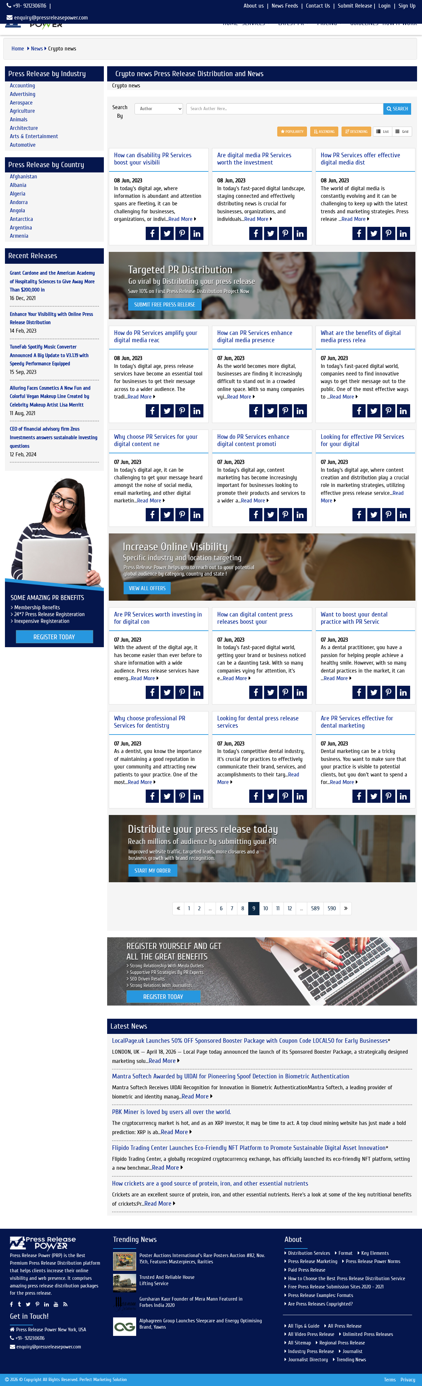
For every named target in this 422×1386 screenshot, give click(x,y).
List (385, 131)
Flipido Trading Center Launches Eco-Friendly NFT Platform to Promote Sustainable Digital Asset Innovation (249, 1148)
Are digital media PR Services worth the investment (254, 158)
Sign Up (407, 5)
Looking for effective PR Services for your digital (362, 440)
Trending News (351, 1360)
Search (400, 109)
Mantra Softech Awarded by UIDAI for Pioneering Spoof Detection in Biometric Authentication (230, 1076)
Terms (390, 1380)
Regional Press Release (342, 1343)
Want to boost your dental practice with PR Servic (354, 618)
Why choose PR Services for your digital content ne (156, 440)
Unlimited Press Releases (368, 1334)
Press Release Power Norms (373, 1261)
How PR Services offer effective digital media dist (360, 158)
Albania (18, 185)
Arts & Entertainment (34, 136)
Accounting (22, 85)
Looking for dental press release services (258, 721)
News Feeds (285, 5)
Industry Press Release (311, 1351)
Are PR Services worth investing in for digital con (158, 618)
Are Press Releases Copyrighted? (320, 1304)
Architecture (24, 128)
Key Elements (375, 1253)
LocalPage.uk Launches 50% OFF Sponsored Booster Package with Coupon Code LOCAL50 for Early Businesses (250, 1040)
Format (346, 1253)
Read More (181, 219)
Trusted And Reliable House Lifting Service (167, 1280)
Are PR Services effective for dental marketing (357, 721)
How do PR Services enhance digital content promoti (253, 440)
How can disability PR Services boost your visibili (153, 158)
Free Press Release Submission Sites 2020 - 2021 (335, 1287)
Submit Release (355, 5)
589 (315, 908)
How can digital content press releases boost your (255, 618)
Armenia (19, 235)
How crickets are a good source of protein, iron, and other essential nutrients (210, 1183)
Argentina (21, 227)
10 (265, 908)
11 (278, 908)
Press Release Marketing (312, 1261)
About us (254, 5)
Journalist (353, 1351)
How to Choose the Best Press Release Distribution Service (346, 1278)
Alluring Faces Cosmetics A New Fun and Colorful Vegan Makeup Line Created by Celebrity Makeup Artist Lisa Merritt (50, 396)
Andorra (19, 202)
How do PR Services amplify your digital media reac (155, 336)
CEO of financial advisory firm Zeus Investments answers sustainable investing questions (53, 437)
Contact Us (318, 5)
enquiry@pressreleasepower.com (51, 17)
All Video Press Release (311, 1334)
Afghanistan (23, 176)
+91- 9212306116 (28, 5)
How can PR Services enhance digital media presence (254, 336)
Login (384, 5)
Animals (18, 119)
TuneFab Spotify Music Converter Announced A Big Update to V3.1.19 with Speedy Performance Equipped (49, 355)
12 (290, 908)
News (37, 48)
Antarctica (21, 219)
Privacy (408, 1380)
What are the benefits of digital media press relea (361, 336)
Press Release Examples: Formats (320, 1295)
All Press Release (345, 1326)
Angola (17, 210)
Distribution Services (309, 1253)
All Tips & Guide (303, 1326)
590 (332, 908)
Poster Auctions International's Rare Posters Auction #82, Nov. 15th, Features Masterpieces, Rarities (202, 1258)
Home (19, 48)
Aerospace (21, 102)
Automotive (23, 144)
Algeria (17, 193)
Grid (404, 131)
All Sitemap (299, 1343)
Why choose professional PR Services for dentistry (149, 721)
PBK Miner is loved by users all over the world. (171, 1112)
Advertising (22, 94)
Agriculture (22, 110)
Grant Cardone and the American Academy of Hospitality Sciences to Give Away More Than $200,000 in (52, 281)
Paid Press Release (306, 1270)
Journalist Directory (308, 1360)
